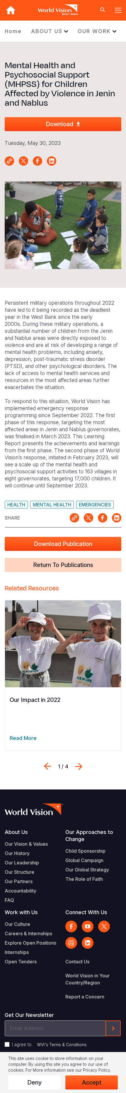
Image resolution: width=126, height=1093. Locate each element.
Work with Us (21, 912)
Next (79, 766)
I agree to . (49, 1044)
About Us (16, 832)
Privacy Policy (96, 1070)
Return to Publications (63, 564)
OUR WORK (94, 31)
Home (13, 31)
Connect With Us (86, 912)
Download (59, 124)
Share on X (23, 161)
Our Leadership (22, 863)
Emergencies (95, 505)
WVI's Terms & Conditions (61, 1044)
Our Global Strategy (87, 870)
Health (16, 505)
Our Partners (19, 881)
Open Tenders (21, 961)
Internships (17, 952)
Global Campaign (84, 860)
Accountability (20, 891)
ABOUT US (46, 31)
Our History (17, 853)
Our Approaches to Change (89, 835)
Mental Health (52, 505)
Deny (34, 1082)
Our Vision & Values (26, 844)
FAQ (9, 900)
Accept (91, 1082)
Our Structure (19, 872)
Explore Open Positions (30, 943)
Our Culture (17, 924)
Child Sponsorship (85, 851)
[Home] (10, 10)
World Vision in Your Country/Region (87, 979)
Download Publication (63, 543)
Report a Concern (84, 997)
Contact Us (77, 961)
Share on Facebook (37, 161)
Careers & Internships (28, 933)
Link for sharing (9, 161)
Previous (47, 766)
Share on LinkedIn (51, 161)
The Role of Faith (84, 879)
